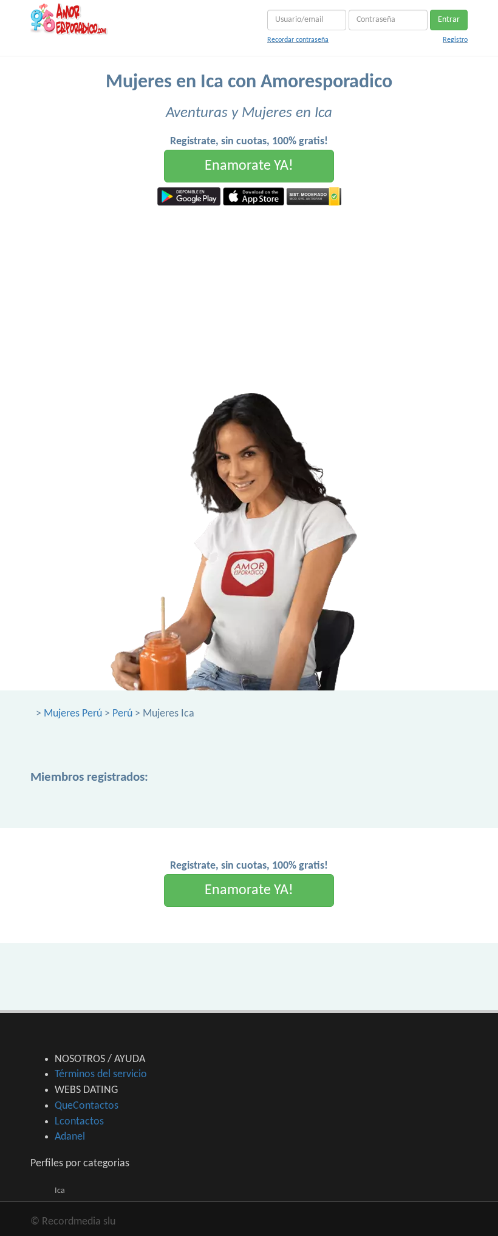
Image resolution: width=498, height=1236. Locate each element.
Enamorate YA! (249, 166)
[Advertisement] (249, 296)
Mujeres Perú (73, 714)
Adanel (70, 1137)
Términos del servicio (101, 1074)
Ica (60, 1190)
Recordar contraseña (298, 40)
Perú (122, 714)
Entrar (449, 19)
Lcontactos (79, 1121)
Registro (455, 40)
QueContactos (86, 1106)
